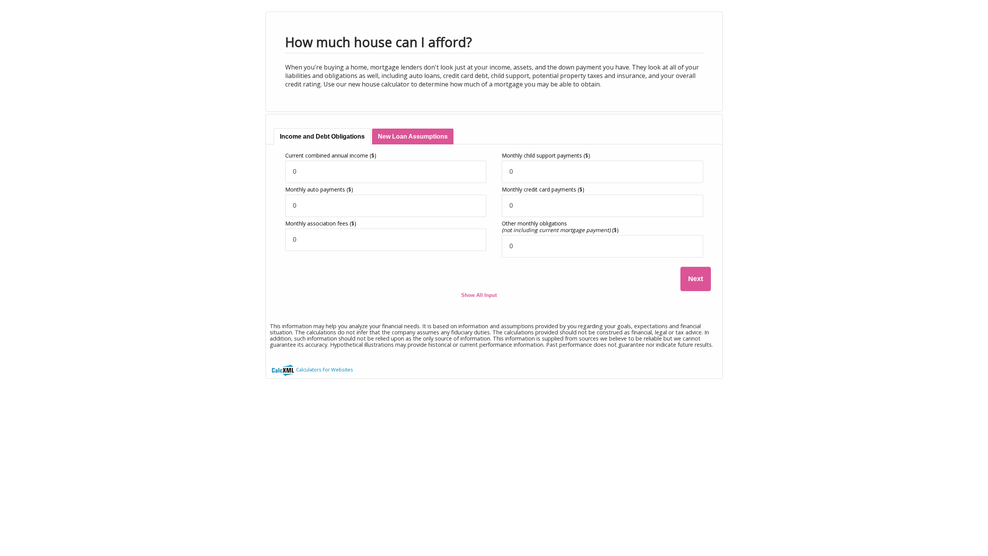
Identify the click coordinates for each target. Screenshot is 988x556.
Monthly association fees (320, 223)
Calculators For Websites (324, 369)
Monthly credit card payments (543, 189)
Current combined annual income (330, 155)
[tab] (322, 136)
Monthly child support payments (546, 155)
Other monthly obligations (560, 227)
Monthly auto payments (319, 189)
